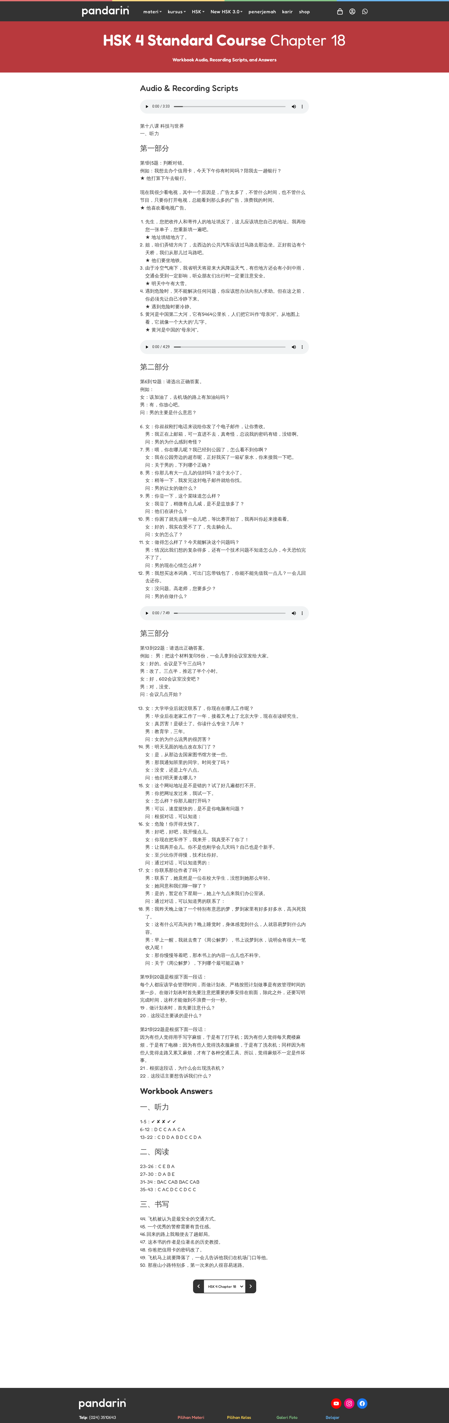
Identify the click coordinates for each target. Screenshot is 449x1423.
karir (287, 11)
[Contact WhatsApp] (365, 11)
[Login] (352, 11)
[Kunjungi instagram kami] (349, 1403)
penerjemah (262, 11)
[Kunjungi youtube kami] (336, 1403)
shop (304, 11)
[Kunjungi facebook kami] (362, 1403)
